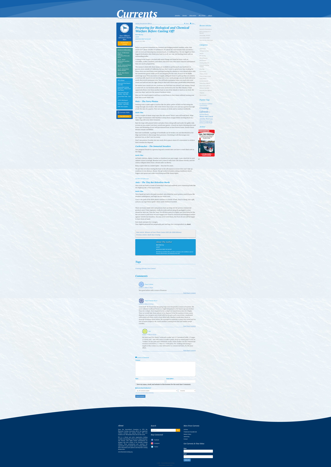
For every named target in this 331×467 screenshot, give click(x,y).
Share (187, 23)
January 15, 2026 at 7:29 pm (146, 287)
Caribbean (209, 104)
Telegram (202, 93)
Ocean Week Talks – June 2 (124, 97)
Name (136, 378)
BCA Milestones (204, 58)
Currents (136, 11)
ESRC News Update (123, 106)
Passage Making (208, 121)
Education (192, 16)
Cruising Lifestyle (141, 268)
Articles (177, 16)
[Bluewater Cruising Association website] (124, 28)
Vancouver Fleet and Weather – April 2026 (123, 103)
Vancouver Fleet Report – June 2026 (124, 84)
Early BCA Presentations (206, 29)
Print (193, 23)
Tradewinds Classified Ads (190, 432)
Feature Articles (203, 74)
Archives (186, 429)
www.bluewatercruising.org (125, 452)
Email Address (170, 378)
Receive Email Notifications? (144, 388)
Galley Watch (203, 78)
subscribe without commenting (147, 392)
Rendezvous (202, 123)
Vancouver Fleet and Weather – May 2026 (123, 93)
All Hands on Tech (204, 51)
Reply (184, 293)
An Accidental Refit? (205, 38)
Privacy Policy (162, 465)
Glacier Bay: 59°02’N (205, 35)
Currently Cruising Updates (204, 66)
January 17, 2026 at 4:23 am (149, 334)
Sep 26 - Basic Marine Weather (123, 73)
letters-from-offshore (205, 85)
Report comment (191, 293)
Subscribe (187, 460)
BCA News (202, 16)
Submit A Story (187, 434)
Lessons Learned (204, 81)
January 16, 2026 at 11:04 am (146, 304)
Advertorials (203, 48)
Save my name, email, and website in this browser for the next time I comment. (164, 384)
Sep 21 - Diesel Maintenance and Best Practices (123, 61)
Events (184, 16)
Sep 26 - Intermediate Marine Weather (123, 69)
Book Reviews (203, 60)
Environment (203, 71)
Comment (137, 360)
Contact (186, 439)
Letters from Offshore (205, 83)
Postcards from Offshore (146, 23)
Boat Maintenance (203, 103)
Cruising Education (203, 105)
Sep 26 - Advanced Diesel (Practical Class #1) (124, 65)
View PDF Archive (124, 116)
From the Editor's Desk (205, 76)
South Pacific (208, 123)
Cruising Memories (204, 63)
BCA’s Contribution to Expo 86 (205, 32)
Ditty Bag (202, 69)
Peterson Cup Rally (204, 88)
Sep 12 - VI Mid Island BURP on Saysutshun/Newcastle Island (124, 55)
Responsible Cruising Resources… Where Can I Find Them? (124, 88)
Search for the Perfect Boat (206, 40)
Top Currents (203, 95)
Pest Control (151, 268)
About (210, 16)
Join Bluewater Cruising (124, 43)
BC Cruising (203, 55)
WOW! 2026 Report (123, 100)
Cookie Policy (169, 465)
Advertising (186, 436)
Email (185, 454)
